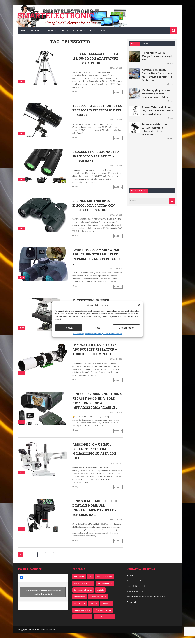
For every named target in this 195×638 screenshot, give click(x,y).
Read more (118, 92)
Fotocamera (79, 576)
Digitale (100, 590)
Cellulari (35, 30)
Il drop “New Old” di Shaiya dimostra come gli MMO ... (157, 56)
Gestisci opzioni (126, 327)
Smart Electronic (33, 629)
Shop (102, 30)
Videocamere (79, 30)
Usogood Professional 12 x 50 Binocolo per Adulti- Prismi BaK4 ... (96, 156)
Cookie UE (131, 602)
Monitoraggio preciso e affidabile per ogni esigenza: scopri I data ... (156, 94)
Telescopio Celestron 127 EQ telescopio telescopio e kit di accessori (97, 110)
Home (22, 30)
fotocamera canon (104, 576)
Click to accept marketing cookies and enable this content (43, 592)
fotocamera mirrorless (83, 590)
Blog (92, 30)
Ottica (64, 30)
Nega (97, 327)
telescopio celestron (103, 610)
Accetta (68, 327)
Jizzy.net (143, 581)
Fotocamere (51, 30)
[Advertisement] (152, 163)
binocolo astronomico (105, 617)
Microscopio (79, 603)
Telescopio (106, 603)
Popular (145, 44)
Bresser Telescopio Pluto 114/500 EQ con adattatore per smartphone (95, 58)
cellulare (93, 603)
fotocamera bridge (105, 583)
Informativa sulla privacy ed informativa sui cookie (103, 334)
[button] (138, 305)
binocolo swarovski (82, 617)
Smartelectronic (56, 16)
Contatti (130, 575)
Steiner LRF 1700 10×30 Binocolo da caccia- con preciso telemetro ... (93, 205)
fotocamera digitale (98, 597)
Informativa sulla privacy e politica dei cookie (146, 596)
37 (50, 555)
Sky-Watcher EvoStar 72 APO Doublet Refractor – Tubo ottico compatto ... (94, 349)
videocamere (79, 597)
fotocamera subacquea (83, 583)
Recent (134, 43)
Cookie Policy (78, 334)
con (90, 576)
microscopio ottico (82, 610)
